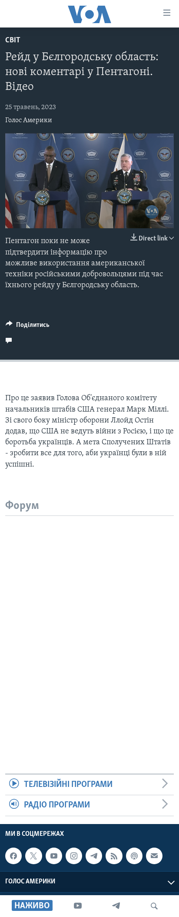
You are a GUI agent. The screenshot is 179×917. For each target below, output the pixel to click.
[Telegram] (116, 906)
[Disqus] (89, 625)
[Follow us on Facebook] (13, 856)
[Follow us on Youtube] (54, 856)
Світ (12, 41)
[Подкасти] (134, 856)
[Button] (28, 327)
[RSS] (114, 856)
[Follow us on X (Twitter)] (33, 856)
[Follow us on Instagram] (74, 856)
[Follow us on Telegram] (94, 856)
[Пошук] (154, 906)
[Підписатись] (154, 856)
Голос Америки (28, 120)
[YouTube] (77, 906)
